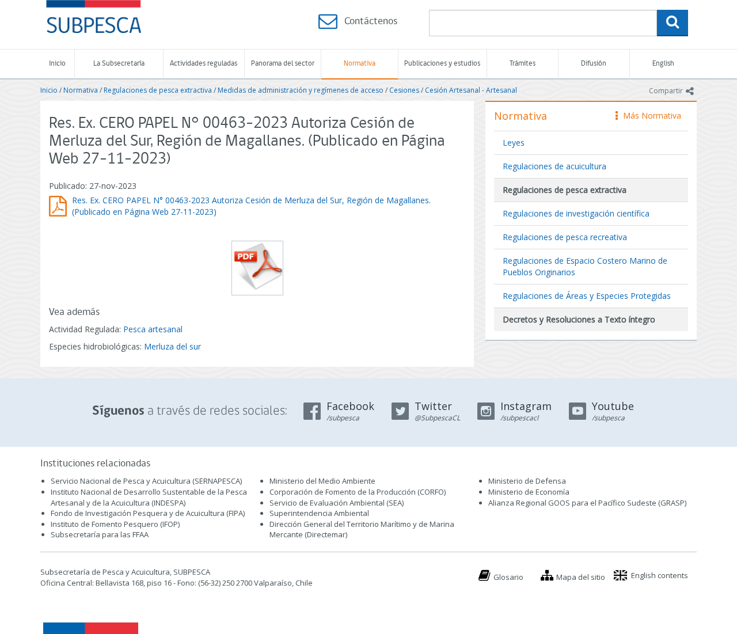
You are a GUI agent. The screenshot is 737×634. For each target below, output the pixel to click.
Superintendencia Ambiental (319, 513)
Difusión (593, 63)
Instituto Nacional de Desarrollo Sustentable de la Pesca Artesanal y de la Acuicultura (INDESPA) (149, 497)
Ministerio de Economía (528, 492)
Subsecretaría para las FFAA (100, 534)
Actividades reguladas (203, 63)
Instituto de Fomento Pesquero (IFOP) (115, 524)
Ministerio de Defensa (527, 481)
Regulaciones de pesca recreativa (565, 236)
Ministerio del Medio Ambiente (322, 481)
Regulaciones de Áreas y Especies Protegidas (587, 295)
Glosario (508, 577)
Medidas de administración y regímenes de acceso (300, 90)
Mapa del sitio (580, 577)
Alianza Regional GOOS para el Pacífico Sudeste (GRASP (586, 503)
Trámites (522, 63)
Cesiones (404, 90)
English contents (659, 575)
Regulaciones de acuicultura (554, 166)
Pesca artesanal (153, 329)
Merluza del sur (172, 346)
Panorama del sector (282, 63)
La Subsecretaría (119, 63)
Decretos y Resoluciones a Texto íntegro (579, 319)
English (663, 63)
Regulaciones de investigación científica (576, 213)
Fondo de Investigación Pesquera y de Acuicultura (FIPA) (148, 513)
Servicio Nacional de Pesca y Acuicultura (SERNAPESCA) (146, 481)
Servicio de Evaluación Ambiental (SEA (335, 503)
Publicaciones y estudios (442, 63)
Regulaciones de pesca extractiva (158, 90)
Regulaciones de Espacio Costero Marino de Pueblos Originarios (585, 266)
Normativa (359, 63)
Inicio (57, 63)
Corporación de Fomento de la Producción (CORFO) (357, 492)
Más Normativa (649, 115)
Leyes (514, 142)
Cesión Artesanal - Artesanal (471, 90)
